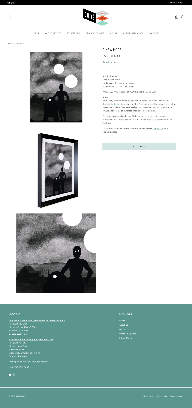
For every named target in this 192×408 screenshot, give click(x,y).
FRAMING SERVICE (95, 33)
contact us (158, 128)
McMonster (111, 62)
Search (122, 320)
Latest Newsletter (127, 333)
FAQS (122, 329)
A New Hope (19, 43)
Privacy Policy (125, 338)
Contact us (115, 104)
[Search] (9, 17)
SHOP (36, 33)
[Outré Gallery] (96, 17)
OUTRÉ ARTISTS (53, 33)
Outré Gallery (20, 396)
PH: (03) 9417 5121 (18, 342)
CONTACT (153, 33)
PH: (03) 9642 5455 (18, 323)
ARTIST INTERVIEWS (133, 33)
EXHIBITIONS (73, 33)
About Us (123, 324)
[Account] (175, 17)
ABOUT (113, 33)
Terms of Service (176, 396)
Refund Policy (162, 396)
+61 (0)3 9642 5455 (19, 367)
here (139, 116)
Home (10, 43)
